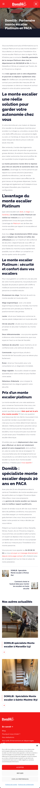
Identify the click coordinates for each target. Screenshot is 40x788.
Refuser (20, 773)
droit (21, 212)
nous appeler (27, 463)
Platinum (16, 223)
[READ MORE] (4, 652)
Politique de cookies (11, 784)
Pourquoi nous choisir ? (11, 734)
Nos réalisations (8, 737)
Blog (4, 731)
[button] (37, 746)
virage (27, 212)
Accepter (20, 767)
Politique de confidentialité (26, 784)
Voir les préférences (20, 779)
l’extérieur (6, 215)
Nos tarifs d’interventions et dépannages (18, 741)
